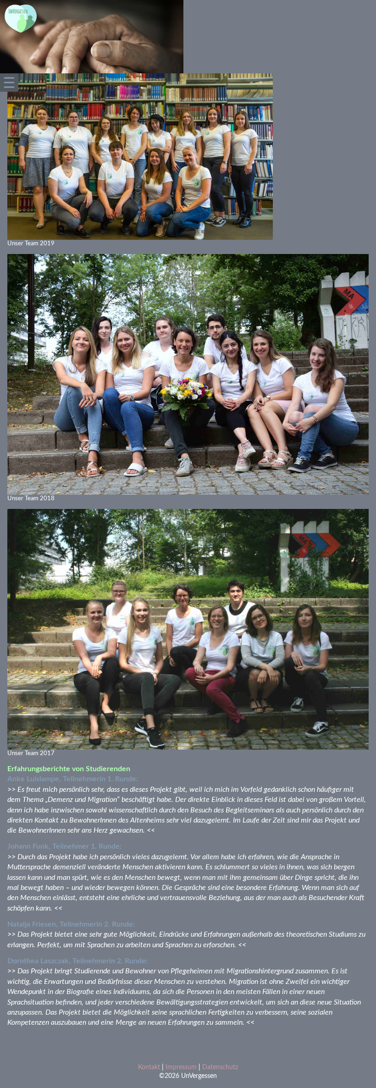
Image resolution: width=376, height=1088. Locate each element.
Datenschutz (220, 1067)
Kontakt (149, 1067)
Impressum (181, 1067)
